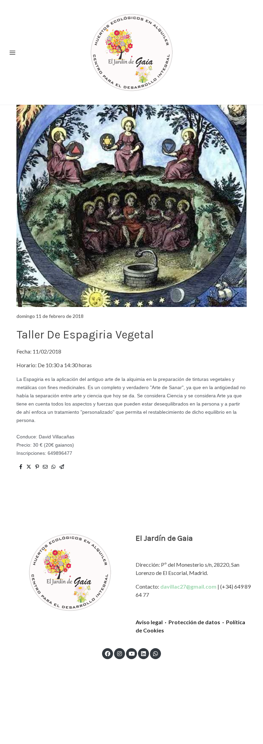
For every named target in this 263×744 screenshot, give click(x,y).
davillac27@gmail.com (188, 586)
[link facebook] (107, 653)
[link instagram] (119, 653)
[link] (131, 52)
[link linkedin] (143, 653)
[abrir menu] (12, 52)
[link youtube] (132, 653)
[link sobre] (70, 572)
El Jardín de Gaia (164, 538)
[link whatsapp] (155, 653)
